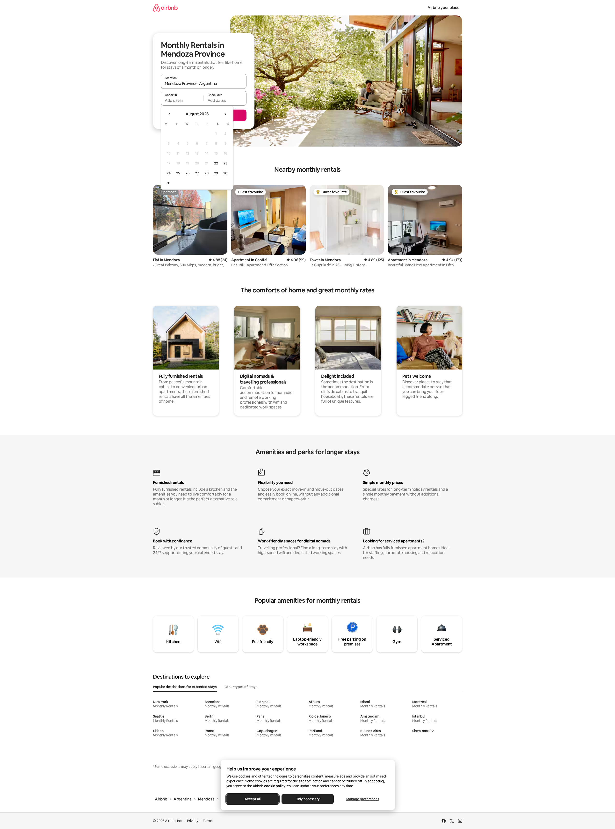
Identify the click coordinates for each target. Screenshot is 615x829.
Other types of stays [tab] (240, 687)
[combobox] (204, 83)
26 (187, 173)
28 (207, 173)
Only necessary (308, 799)
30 (225, 173)
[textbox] (182, 100)
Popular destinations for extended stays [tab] (185, 687)
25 (178, 173)
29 (216, 173)
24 (169, 173)
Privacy (192, 821)
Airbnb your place (443, 7)
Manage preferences (362, 799)
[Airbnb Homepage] (165, 7)
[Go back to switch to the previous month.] (169, 114)
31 (168, 183)
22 (216, 163)
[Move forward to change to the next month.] (225, 114)
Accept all (252, 799)
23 (225, 163)
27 (197, 173)
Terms (208, 821)
